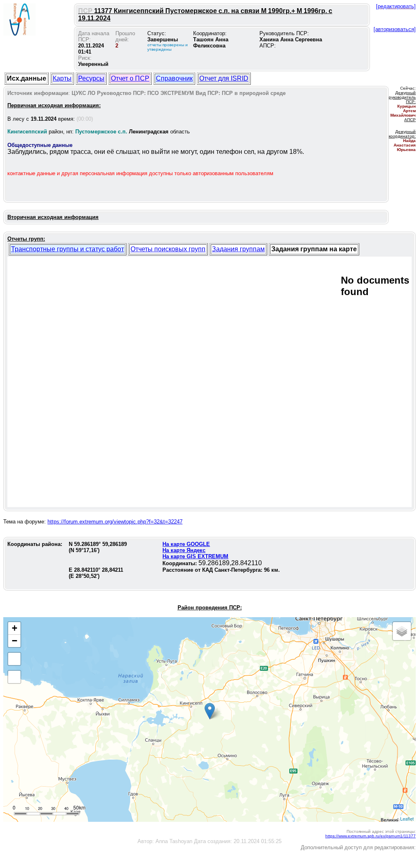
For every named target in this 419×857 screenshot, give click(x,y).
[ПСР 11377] (210, 711)
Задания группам (238, 249)
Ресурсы (91, 78)
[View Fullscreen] (14, 659)
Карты (62, 78)
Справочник (174, 78)
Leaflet (407, 818)
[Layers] (402, 631)
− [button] (14, 641)
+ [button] (14, 628)
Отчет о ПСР (130, 78)
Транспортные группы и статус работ (67, 249)
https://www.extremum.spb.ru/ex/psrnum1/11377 (370, 836)
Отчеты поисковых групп (168, 249)
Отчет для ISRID (223, 78)
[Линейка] (14, 677)
